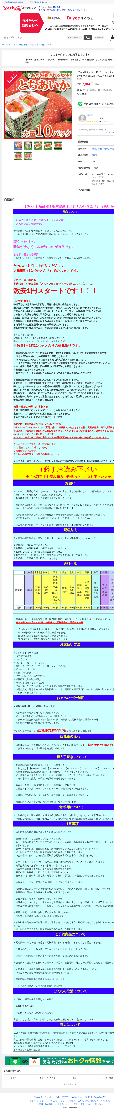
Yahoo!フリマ (62, 1097)
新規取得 (56, 7)
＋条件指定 (99, 37)
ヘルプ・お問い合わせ (95, 1104)
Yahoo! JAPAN (100, 1097)
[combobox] (34, 37)
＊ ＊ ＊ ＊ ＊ (93, 118)
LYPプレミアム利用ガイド (88, 1101)
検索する (88, 37)
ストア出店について (62, 1104)
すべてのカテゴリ (74, 37)
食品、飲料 (23, 45)
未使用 (95, 155)
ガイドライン (106, 1101)
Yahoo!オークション (43, 1097)
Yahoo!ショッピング (81, 1097)
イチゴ (48, 45)
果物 (42, 45)
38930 (104, 122)
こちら (105, 130)
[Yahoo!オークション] (19, 6)
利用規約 (72, 1101)
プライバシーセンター (57, 1101)
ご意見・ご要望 (78, 1104)
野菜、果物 (34, 45)
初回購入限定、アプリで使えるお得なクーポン (68, 10)
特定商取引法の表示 (44, 1104)
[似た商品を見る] (9, 134)
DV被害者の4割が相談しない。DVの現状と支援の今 (26, 2)
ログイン (42, 10)
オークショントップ (9, 45)
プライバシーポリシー (38, 1101)
